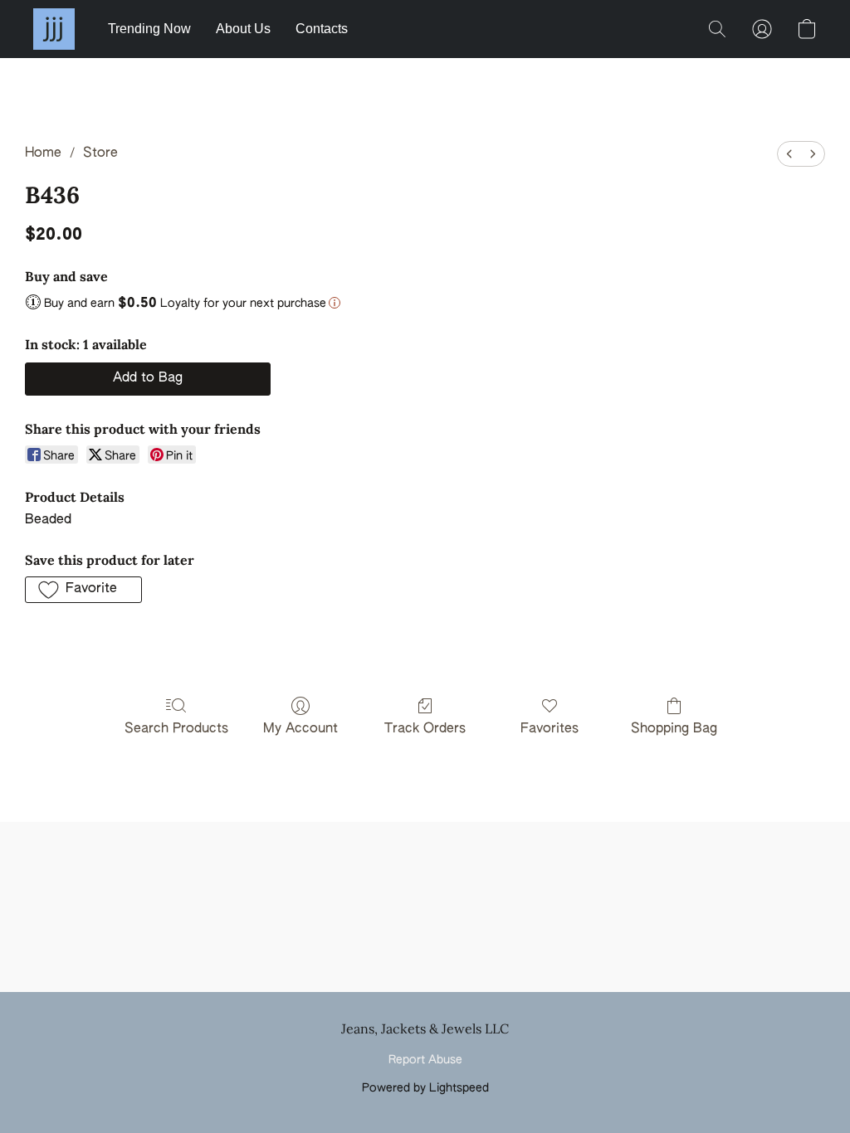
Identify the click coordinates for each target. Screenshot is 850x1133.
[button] (54, 29)
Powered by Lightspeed (425, 1088)
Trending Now (149, 29)
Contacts (322, 29)
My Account (300, 729)
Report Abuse (425, 1060)
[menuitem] (789, 154)
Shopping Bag (674, 729)
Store (100, 153)
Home (43, 153)
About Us (243, 29)
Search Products (176, 729)
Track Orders (425, 729)
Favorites (549, 729)
